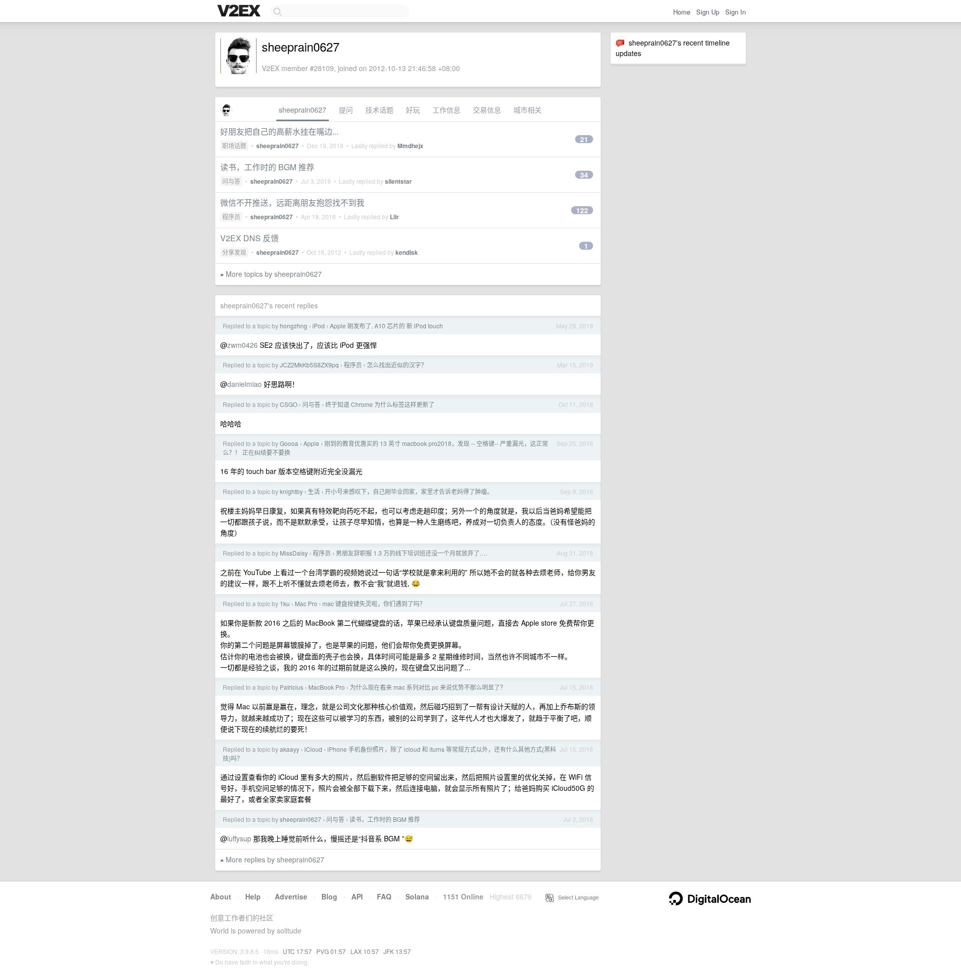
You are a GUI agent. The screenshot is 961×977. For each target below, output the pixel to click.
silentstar (398, 181)
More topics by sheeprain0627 (274, 274)
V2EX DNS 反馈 (249, 238)
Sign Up (707, 12)
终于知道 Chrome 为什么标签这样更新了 (379, 404)
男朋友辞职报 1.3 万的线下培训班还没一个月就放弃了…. (411, 553)
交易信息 (487, 110)
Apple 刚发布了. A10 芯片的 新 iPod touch (386, 325)
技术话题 (379, 110)
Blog (329, 896)
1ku (285, 603)
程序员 (231, 216)
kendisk (406, 252)
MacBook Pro (326, 687)
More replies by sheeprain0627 (275, 859)
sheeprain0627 (302, 110)
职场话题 (234, 145)
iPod (318, 325)
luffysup (239, 838)
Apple (311, 443)
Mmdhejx (410, 145)
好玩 (413, 110)
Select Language (576, 897)
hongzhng (293, 325)
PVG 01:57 (331, 951)
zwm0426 (242, 345)
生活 (314, 491)
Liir (394, 216)
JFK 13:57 (397, 951)
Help (253, 896)
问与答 (231, 181)
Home (681, 12)
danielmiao (244, 384)
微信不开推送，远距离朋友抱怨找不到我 (292, 202)
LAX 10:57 (364, 951)
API (357, 896)
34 (584, 175)
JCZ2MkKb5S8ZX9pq (309, 364)
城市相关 (528, 110)
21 (584, 139)
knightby (291, 491)
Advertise (291, 896)
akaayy (289, 749)
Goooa (289, 443)
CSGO (288, 404)
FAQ (384, 896)
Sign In (735, 12)
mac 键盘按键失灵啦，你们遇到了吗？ (373, 603)
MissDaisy (294, 553)
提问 (346, 110)
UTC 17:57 (297, 951)
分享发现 (234, 252)
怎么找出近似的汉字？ (397, 364)
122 (582, 210)
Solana (417, 896)
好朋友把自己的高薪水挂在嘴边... (279, 131)
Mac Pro (306, 603)
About (220, 896)
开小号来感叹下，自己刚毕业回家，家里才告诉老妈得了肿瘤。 (409, 491)
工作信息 (446, 110)
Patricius (291, 687)
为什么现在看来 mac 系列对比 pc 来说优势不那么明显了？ (428, 687)
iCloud (313, 749)
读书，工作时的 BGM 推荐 (267, 167)
